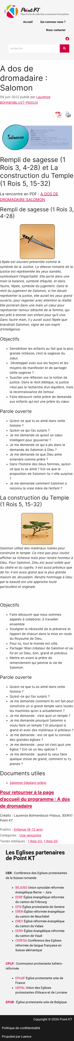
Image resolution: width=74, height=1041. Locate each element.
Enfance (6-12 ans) (28, 829)
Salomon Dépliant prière (28, 783)
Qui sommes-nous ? (52, 22)
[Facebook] (67, 39)
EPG (18, 907)
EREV (19, 921)
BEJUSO (21, 887)
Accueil (28, 22)
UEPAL (20, 988)
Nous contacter (55, 30)
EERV (19, 931)
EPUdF (20, 978)
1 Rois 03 (35, 841)
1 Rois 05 (51, 841)
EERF (19, 897)
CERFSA (21, 940)
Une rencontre (30, 835)
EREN (19, 911)
